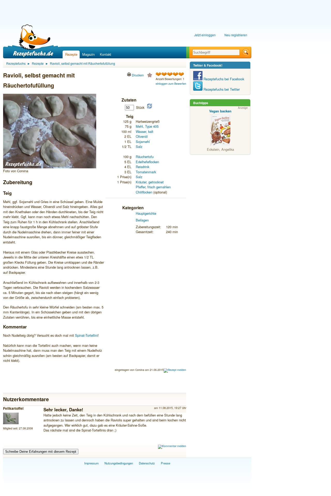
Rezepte (71, 54)
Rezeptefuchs (16, 63)
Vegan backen (220, 111)
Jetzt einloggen (205, 35)
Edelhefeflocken (147, 161)
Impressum (91, 463)
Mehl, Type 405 (147, 126)
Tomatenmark (146, 171)
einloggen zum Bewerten (171, 83)
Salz (139, 146)
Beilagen (142, 220)
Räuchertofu (145, 156)
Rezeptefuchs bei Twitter (221, 89)
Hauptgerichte (146, 213)
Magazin (88, 54)
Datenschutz (147, 463)
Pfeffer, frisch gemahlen (153, 186)
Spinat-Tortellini (86, 335)
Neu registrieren (235, 35)
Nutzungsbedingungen (118, 463)
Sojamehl (143, 141)
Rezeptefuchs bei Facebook (223, 78)
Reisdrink (142, 166)
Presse (165, 463)
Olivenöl (142, 136)
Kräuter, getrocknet (150, 181)
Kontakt (105, 54)
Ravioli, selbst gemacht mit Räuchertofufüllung (82, 63)
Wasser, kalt (144, 131)
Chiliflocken (144, 192)
